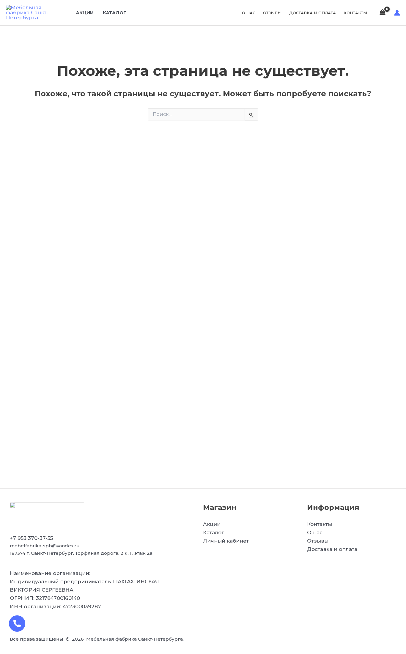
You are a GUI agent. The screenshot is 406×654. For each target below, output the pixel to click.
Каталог (114, 12)
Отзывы (272, 12)
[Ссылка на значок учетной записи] (397, 13)
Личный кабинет (226, 541)
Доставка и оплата (312, 12)
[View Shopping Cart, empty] (382, 12)
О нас (248, 12)
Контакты (355, 12)
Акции (85, 12)
